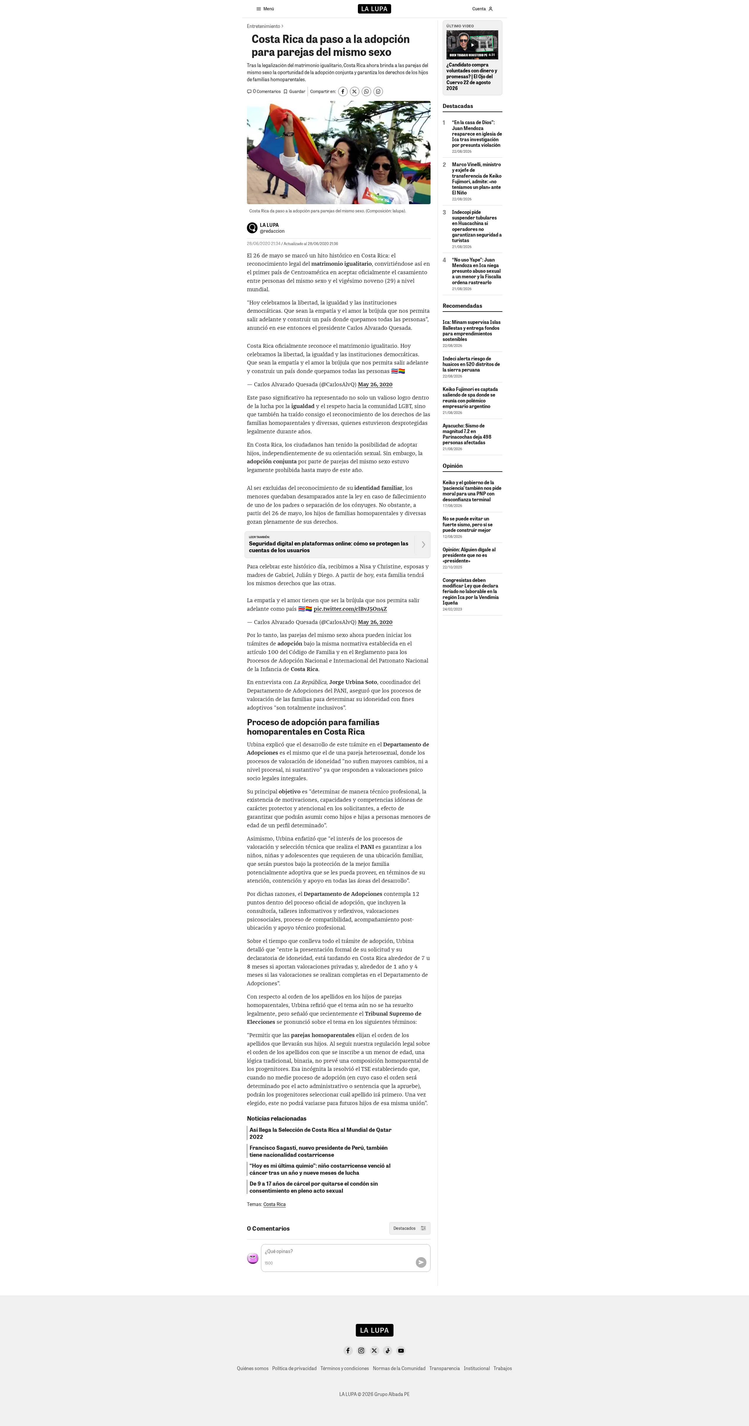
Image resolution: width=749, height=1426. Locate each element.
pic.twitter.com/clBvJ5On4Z (350, 609)
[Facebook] (348, 1350)
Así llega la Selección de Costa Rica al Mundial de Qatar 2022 (320, 1133)
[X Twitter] (374, 1350)
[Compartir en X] (354, 91)
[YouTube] (401, 1350)
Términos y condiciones (344, 1368)
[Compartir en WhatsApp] (366, 91)
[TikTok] (387, 1350)
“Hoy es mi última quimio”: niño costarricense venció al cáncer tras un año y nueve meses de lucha (320, 1169)
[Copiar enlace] (378, 91)
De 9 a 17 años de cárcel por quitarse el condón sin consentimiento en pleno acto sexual (314, 1186)
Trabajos (503, 1368)
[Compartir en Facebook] (343, 91)
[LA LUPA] (374, 9)
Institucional (477, 1368)
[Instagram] (361, 1350)
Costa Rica (274, 1204)
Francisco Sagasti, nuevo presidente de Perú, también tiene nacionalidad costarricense (319, 1151)
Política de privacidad (294, 1368)
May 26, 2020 (375, 384)
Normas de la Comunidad (399, 1368)
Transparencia (444, 1368)
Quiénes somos (253, 1368)
